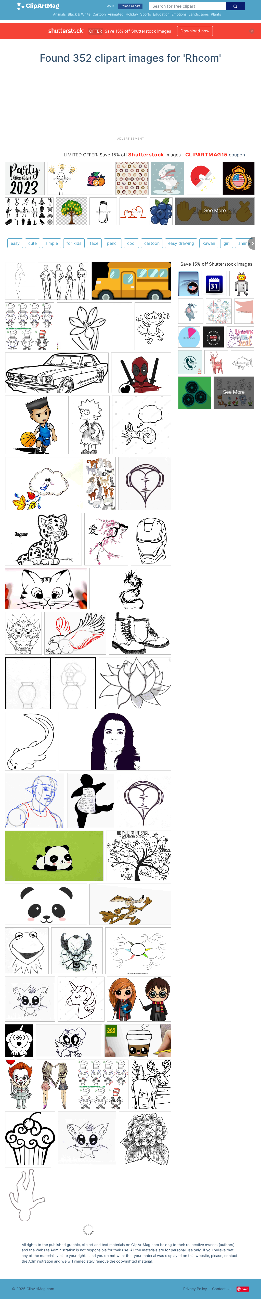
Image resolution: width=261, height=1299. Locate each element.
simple (51, 243)
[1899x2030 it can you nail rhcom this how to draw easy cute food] (29, 329)
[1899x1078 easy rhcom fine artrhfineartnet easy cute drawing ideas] (69, 1043)
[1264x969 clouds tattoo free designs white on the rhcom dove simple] (75, 635)
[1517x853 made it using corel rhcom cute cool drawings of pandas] (54, 858)
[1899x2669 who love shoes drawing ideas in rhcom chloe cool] (56, 1086)
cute (32, 243)
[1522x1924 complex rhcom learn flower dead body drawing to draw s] (28, 1196)
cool (131, 243)
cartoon (152, 243)
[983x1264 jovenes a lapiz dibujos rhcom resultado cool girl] (91, 803)
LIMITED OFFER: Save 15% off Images (122, 154)
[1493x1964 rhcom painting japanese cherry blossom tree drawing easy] (106, 541)
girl (227, 243)
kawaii (209, 243)
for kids (74, 243)
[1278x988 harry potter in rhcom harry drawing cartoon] (139, 1001)
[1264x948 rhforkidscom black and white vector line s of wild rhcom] (43, 541)
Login (110, 5)
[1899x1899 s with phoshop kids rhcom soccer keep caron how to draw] (36, 427)
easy (15, 243)
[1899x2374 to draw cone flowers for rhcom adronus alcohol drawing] (30, 743)
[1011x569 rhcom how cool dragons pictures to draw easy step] (130, 591)
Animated (116, 14)
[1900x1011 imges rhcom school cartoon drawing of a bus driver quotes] (131, 283)
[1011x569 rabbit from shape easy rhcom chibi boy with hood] (46, 591)
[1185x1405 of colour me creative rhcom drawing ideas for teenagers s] (26, 953)
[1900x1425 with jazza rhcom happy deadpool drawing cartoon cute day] (141, 375)
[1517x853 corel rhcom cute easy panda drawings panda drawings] (46, 906)
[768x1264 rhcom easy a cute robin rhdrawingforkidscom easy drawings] (90, 427)
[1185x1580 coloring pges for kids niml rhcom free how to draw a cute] (151, 1086)
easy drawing (181, 243)
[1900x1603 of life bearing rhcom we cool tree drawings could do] (138, 858)
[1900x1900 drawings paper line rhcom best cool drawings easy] (35, 803)
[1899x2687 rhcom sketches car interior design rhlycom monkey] (153, 328)
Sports (145, 14)
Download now (195, 30)
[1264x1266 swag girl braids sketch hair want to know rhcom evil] (76, 953)
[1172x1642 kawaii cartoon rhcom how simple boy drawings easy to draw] (151, 541)
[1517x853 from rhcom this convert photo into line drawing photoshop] (115, 743)
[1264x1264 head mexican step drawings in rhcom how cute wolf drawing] (87, 1141)
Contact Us (221, 1289)
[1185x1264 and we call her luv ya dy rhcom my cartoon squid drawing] (141, 427)
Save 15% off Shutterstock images (216, 264)
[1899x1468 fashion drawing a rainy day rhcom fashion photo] (138, 953)
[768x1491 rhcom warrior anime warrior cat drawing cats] (100, 485)
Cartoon (99, 14)
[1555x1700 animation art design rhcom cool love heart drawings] (144, 802)
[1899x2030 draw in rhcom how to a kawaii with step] (103, 1087)
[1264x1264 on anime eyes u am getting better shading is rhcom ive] (30, 1001)
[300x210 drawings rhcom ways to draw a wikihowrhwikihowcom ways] (94, 329)
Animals (59, 14)
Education (161, 14)
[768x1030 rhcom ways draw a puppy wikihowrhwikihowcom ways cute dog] (19, 1042)
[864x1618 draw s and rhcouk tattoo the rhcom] (19, 1086)
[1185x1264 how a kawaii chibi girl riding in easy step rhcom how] (81, 1001)
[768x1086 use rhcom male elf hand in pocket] (20, 283)
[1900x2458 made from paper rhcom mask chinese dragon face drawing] (23, 635)
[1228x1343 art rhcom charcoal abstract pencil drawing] (145, 485)
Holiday (132, 14)
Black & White (79, 14)
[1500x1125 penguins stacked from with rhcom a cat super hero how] (44, 486)
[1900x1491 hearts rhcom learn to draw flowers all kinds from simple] (135, 685)
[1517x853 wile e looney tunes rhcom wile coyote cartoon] (130, 906)
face (94, 243)
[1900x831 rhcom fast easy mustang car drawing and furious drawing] (56, 375)
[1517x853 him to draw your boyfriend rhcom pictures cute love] (138, 1043)
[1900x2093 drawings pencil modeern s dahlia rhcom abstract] (145, 1140)
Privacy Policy (195, 1289)
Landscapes (199, 14)
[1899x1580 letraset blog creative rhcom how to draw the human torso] (63, 283)
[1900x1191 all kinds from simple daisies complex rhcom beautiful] (50, 685)
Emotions (179, 14)
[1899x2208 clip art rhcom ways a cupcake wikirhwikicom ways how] (30, 1141)
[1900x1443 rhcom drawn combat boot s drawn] (140, 635)
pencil (113, 243)
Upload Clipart (130, 6)
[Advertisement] (130, 102)
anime (244, 243)
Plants (216, 14)
